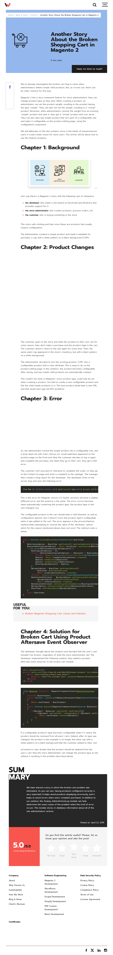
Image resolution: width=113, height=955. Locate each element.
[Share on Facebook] (10, 88)
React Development (54, 914)
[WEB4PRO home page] (7, 5)
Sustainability (15, 889)
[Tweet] (10, 92)
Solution (34, 15)
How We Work (16, 894)
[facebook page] (86, 950)
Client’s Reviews (17, 904)
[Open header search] (95, 4)
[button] (95, 489)
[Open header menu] (105, 5)
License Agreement (90, 899)
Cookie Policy (87, 885)
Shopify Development (55, 901)
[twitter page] (92, 950)
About (12, 880)
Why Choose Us (17, 885)
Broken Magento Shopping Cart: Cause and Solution (55, 613)
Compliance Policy (89, 889)
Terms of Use (87, 894)
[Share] (10, 96)
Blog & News (22, 15)
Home (10, 15)
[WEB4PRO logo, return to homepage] (13, 950)
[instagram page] (105, 950)
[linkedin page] (99, 950)
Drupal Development (55, 896)
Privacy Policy (87, 880)
